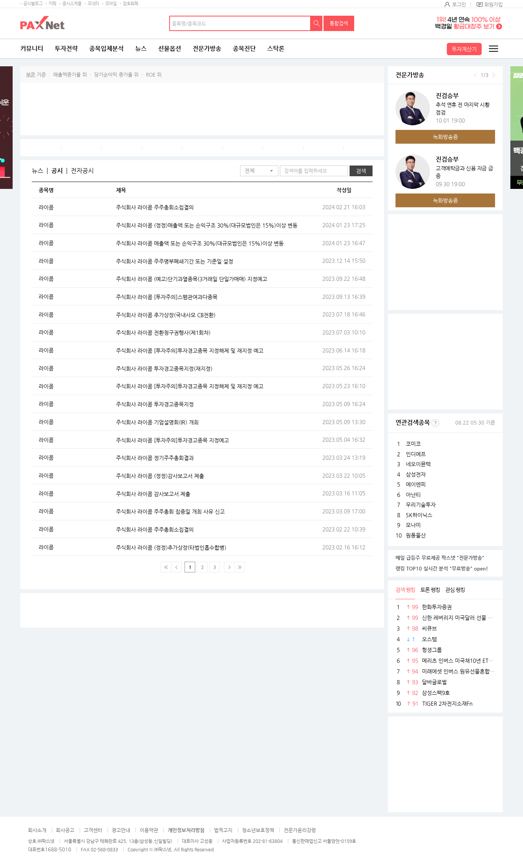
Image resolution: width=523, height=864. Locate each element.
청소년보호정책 (258, 830)
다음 (493, 75)
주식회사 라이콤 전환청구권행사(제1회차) (163, 333)
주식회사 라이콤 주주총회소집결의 (155, 207)
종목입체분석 (106, 48)
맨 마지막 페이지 (239, 567)
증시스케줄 (72, 4)
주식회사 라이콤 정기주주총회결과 (155, 458)
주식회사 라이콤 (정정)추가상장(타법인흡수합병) (171, 547)
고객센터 (93, 830)
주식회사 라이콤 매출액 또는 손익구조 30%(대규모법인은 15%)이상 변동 (200, 243)
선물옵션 (169, 48)
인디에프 (416, 454)
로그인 (459, 4)
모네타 (93, 4)
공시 (57, 171)
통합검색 (339, 23)
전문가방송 (207, 48)
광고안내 (121, 830)
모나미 (413, 525)
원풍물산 (416, 535)
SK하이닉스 (419, 515)
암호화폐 (130, 4)
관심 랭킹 (455, 590)
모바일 (111, 4)
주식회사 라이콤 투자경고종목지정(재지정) (164, 369)
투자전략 (66, 48)
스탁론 (275, 48)
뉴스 (141, 48)
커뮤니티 (31, 48)
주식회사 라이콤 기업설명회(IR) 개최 (157, 422)
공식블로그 (32, 4)
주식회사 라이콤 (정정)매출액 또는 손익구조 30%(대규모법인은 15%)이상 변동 (206, 225)
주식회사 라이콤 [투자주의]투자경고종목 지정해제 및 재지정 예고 (189, 351)
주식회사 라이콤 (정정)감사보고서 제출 (160, 476)
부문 (30, 74)
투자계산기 (464, 49)
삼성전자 (416, 474)
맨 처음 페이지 (166, 567)
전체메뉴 (493, 48)
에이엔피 (416, 484)
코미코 (413, 444)
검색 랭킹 (405, 590)
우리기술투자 (421, 505)
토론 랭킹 (430, 590)
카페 (52, 4)
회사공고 (65, 830)
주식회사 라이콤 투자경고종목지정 (155, 404)
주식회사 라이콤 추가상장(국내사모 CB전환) (166, 315)
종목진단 (244, 48)
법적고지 (223, 830)
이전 (475, 75)
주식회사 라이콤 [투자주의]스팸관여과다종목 (166, 297)
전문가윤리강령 (300, 830)
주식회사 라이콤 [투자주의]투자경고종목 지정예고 (172, 440)
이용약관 (149, 830)
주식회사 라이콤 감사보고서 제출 (153, 494)
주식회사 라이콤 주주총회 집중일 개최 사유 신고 (170, 511)
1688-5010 (58, 849)
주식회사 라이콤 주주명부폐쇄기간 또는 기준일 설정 (174, 261)
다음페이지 (229, 567)
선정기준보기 (435, 423)
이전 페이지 (176, 567)
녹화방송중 (445, 137)
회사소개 (37, 830)
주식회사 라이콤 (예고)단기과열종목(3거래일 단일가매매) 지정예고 (191, 279)
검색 (316, 23)
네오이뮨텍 (418, 464)
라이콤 (46, 207)
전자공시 (82, 171)
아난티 (413, 495)
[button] (259, 171)
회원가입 (493, 4)
